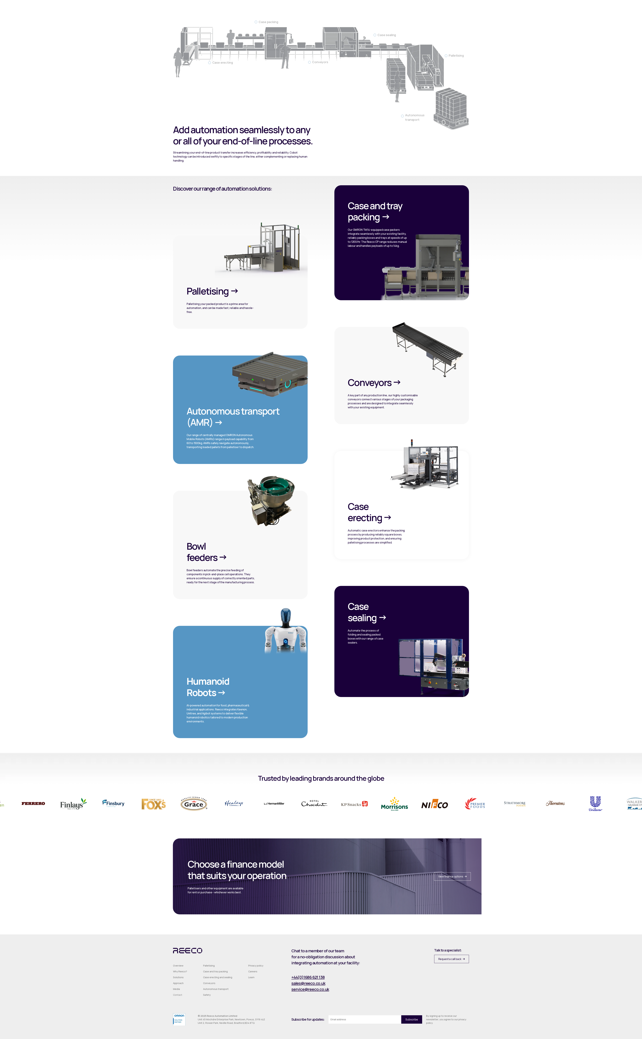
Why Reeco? (180, 971)
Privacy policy (255, 965)
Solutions (178, 977)
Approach (178, 983)
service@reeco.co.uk (310, 989)
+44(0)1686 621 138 (308, 977)
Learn (251, 977)
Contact (177, 994)
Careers (252, 971)
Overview (178, 965)
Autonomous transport (216, 989)
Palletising (209, 965)
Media (176, 989)
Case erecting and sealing (217, 977)
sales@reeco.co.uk (308, 983)
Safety (207, 994)
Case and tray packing (215, 971)
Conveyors (209, 983)
